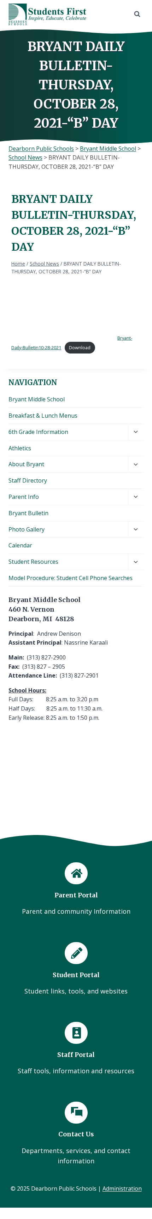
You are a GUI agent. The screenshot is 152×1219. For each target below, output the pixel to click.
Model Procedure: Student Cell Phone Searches (70, 578)
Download (79, 347)
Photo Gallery (26, 529)
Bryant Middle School (36, 399)
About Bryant (26, 464)
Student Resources (33, 562)
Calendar (20, 545)
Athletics (19, 448)
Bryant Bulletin (28, 513)
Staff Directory (27, 480)
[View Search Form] (137, 14)
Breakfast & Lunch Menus (42, 415)
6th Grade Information (38, 432)
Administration (122, 1188)
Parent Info (23, 497)
